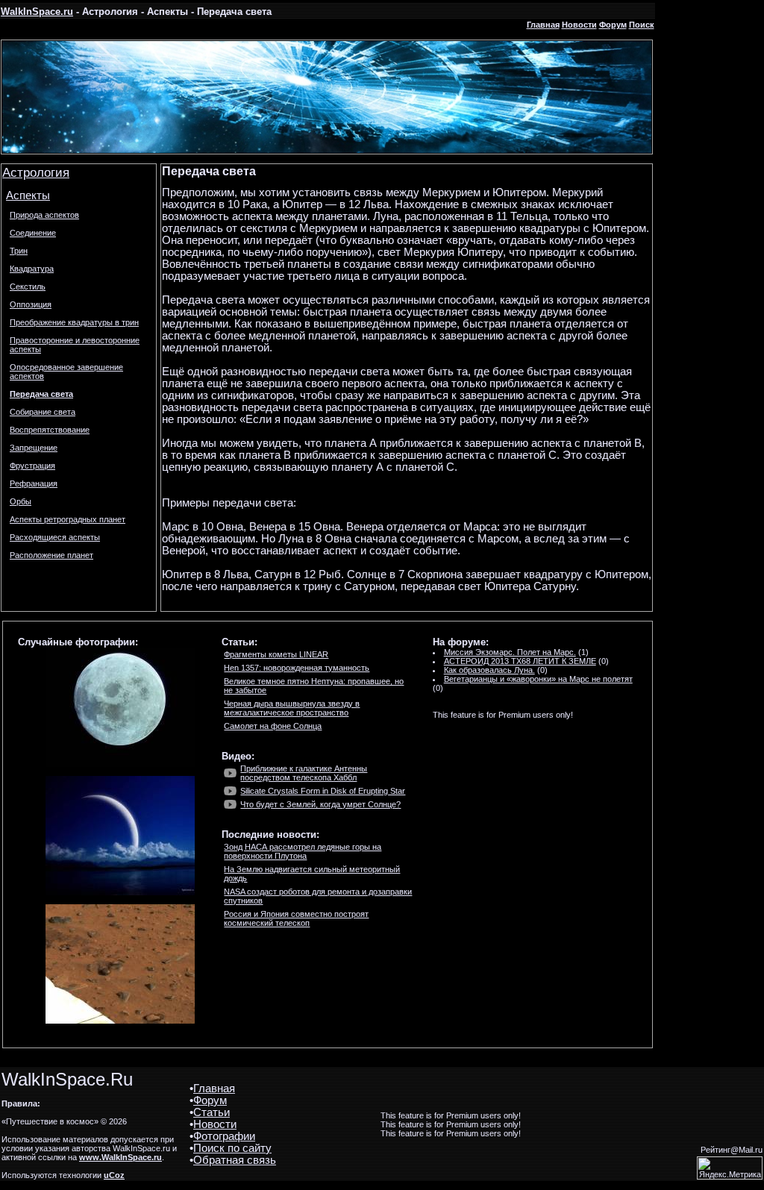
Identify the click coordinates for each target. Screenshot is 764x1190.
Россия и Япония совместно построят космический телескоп (296, 918)
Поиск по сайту (232, 1148)
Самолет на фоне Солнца (273, 725)
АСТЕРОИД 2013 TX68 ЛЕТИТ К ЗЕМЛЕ (520, 661)
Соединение (33, 232)
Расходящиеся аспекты (55, 537)
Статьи (211, 1112)
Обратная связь (234, 1160)
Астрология (35, 172)
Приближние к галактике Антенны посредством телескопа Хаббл (303, 773)
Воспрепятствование (50, 429)
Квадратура (32, 268)
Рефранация (33, 483)
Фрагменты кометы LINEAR (276, 654)
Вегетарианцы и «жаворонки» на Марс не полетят (538, 678)
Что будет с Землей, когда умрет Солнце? (320, 804)
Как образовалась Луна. (489, 670)
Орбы (20, 501)
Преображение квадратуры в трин (74, 322)
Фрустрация (32, 465)
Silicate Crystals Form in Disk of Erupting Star (322, 790)
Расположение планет (51, 555)
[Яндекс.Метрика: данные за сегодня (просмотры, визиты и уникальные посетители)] (730, 1168)
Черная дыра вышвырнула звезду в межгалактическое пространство (292, 708)
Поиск (641, 24)
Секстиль (28, 286)
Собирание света (42, 411)
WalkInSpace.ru (37, 11)
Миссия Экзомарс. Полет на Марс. (510, 652)
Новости (579, 24)
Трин (19, 250)
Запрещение (33, 447)
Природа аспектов (44, 214)
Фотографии (224, 1136)
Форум (613, 24)
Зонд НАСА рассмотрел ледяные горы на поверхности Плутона (302, 851)
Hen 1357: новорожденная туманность (296, 667)
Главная (543, 24)
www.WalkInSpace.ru (120, 1157)
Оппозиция (30, 304)
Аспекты (28, 195)
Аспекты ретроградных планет (67, 519)
